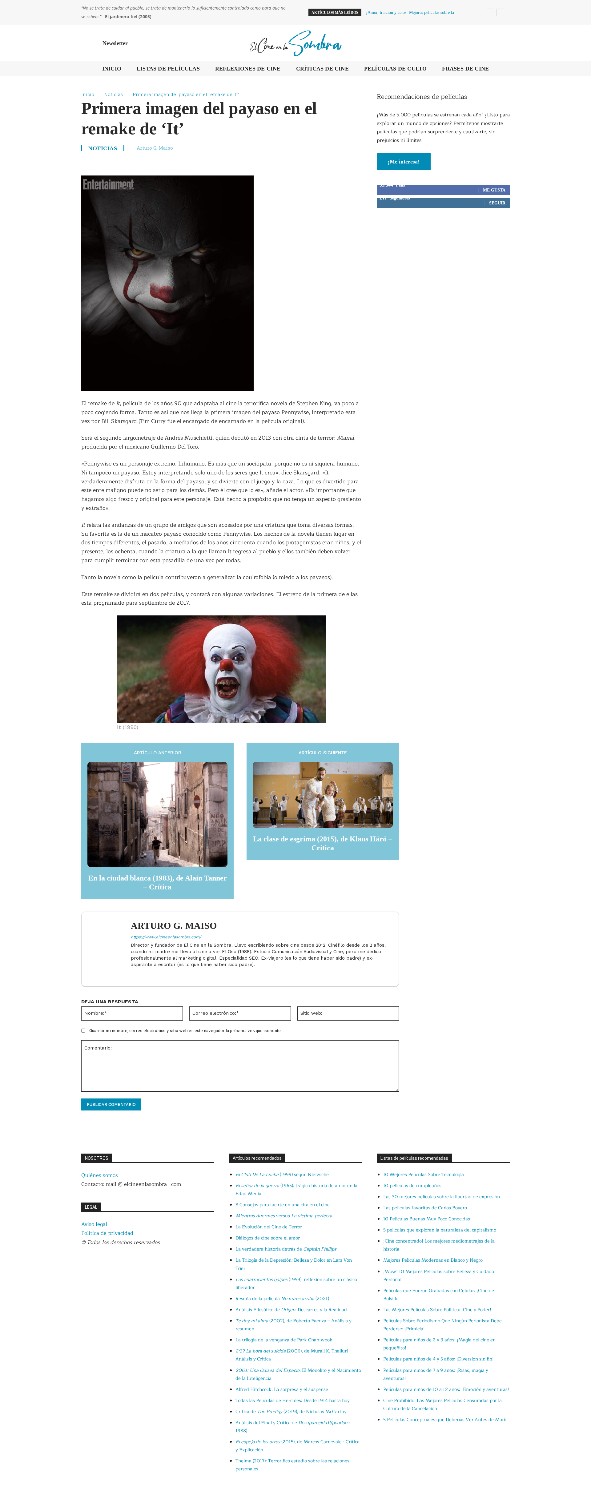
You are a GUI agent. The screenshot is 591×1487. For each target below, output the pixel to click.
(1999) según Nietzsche (282, 1175)
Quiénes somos (99, 1175)
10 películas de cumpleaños (412, 1186)
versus (283, 1216)
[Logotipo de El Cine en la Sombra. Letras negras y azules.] (295, 43)
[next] (500, 12)
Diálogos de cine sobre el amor (267, 1238)
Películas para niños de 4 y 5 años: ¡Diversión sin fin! (438, 1359)
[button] (502, 43)
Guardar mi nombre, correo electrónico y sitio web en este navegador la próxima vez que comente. (185, 1030)
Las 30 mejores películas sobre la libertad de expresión (441, 1197)
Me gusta (494, 190)
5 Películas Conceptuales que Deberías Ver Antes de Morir (445, 1420)
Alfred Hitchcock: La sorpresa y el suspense (281, 1389)
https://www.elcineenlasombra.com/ (166, 937)
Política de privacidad (107, 1233)
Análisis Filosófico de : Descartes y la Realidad (291, 1310)
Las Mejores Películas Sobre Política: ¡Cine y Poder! (437, 1310)
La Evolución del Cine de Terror (268, 1227)
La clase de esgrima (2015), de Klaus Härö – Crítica (322, 843)
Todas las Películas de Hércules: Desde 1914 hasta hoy (292, 1400)
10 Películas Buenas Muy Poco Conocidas (426, 1219)
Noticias (113, 94)
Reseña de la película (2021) (282, 1299)
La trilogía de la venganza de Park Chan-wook (283, 1340)
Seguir (497, 203)
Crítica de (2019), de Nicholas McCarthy (291, 1412)
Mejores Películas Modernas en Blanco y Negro (433, 1260)
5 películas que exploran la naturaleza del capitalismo (439, 1230)
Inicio (87, 94)
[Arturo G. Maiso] (109, 949)
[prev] (490, 12)
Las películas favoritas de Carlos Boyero (425, 1208)
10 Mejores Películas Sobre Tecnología (423, 1175)
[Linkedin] (133, 974)
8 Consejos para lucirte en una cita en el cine (282, 1205)
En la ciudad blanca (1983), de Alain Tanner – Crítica (157, 882)
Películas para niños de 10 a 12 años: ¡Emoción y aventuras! (446, 1389)
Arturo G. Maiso (155, 148)
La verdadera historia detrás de (285, 1249)
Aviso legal (94, 1224)
